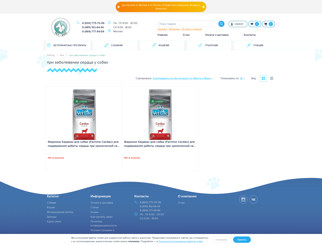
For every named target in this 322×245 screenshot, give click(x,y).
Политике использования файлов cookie (180, 241)
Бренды (51, 217)
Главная (162, 35)
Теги (62, 55)
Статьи (95, 207)
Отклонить (221, 239)
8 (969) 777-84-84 (93, 31)
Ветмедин (174, 29)
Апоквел (162, 29)
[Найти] (221, 24)
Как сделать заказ (102, 217)
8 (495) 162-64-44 (93, 27)
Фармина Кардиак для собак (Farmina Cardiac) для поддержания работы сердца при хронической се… (84, 144)
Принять (242, 239)
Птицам (258, 45)
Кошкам (164, 45)
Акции (94, 212)
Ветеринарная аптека (60, 212)
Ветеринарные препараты (69, 45)
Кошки (51, 207)
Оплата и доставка (217, 35)
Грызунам (211, 45)
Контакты (250, 35)
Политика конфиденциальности (104, 223)
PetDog (51, 55)
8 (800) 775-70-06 (93, 23)
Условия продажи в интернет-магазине (102, 232)
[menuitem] (67, 45)
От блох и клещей (191, 29)
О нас (186, 35)
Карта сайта (54, 221)
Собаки (51, 203)
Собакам (117, 45)
